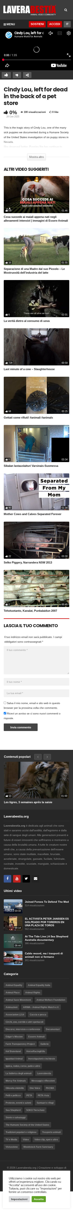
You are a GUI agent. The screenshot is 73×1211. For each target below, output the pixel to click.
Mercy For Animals (16, 1080)
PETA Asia (43, 1095)
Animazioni (11, 1007)
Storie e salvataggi (15, 1117)
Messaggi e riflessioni (43, 1080)
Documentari (53, 1029)
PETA (29, 1095)
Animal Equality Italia (39, 985)
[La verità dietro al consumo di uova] (36, 298)
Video (26, 1139)
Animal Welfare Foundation (50, 1000)
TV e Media (11, 1139)
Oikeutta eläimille (15, 1088)
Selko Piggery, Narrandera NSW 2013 (28, 562)
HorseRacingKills (35, 1051)
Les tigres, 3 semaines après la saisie (28, 802)
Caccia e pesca (38, 1014)
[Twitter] (26, 879)
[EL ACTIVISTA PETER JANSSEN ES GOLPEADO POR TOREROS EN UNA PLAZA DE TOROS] (13, 923)
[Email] (35, 879)
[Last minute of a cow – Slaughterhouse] (36, 346)
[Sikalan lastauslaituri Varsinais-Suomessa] (36, 443)
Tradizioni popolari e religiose (21, 1132)
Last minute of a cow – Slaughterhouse (29, 369)
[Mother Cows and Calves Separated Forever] (36, 492)
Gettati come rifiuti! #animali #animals (28, 417)
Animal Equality (14, 985)
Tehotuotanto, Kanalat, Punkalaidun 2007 (30, 610)
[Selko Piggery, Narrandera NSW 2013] (36, 540)
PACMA (50, 1088)
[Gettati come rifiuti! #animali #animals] (36, 395)
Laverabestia (44, 1073)
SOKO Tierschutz (35, 1110)
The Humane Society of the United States (27, 1125)
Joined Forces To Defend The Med (47, 901)
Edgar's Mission (14, 1036)
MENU (11, 24)
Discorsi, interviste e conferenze (23, 1029)
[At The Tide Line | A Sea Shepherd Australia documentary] (13, 941)
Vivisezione (12, 1147)
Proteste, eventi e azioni (18, 1103)
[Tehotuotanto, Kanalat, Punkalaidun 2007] (36, 588)
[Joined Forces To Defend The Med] (13, 906)
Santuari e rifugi (45, 1103)
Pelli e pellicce (13, 1095)
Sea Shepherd (13, 1110)
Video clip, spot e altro (46, 1139)
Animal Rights (32, 992)
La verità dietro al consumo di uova (27, 320)
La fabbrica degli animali (18, 1073)
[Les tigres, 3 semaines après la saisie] (36, 780)
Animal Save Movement (18, 1000)
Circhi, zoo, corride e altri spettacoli (24, 1022)
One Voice (35, 1088)
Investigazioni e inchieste (41, 1058)
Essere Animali (36, 1036)
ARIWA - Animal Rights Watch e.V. (41, 1007)
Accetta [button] (39, 1199)
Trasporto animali (51, 1132)
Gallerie (44, 1044)
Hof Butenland (13, 1051)
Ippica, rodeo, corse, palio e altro (23, 1066)
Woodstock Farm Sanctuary (38, 1147)
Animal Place (13, 992)
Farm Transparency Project (20, 1044)
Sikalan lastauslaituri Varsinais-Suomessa (31, 465)
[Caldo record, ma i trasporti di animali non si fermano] (13, 958)
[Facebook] (7, 879)
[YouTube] (17, 879)
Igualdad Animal (14, 1058)
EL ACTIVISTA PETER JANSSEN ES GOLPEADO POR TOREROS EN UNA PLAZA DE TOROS (47, 922)
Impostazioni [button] (19, 1199)
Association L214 (15, 1014)
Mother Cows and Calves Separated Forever (32, 514)
